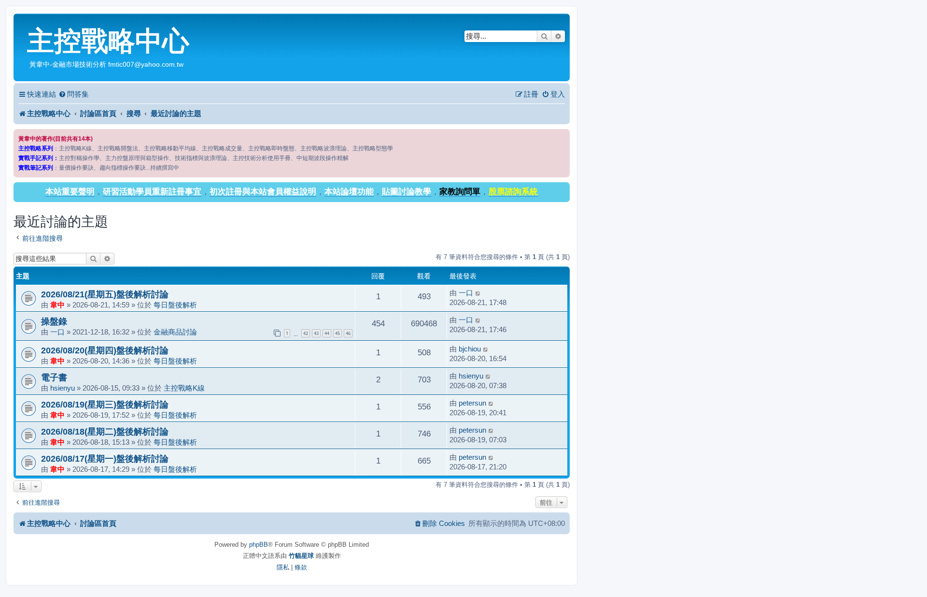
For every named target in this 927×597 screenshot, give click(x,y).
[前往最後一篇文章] (478, 293)
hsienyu (62, 388)
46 (348, 333)
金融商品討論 (175, 332)
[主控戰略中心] (21, 22)
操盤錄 (54, 321)
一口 (466, 293)
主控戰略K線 (184, 388)
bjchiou (470, 349)
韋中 (57, 305)
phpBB (258, 544)
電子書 (54, 377)
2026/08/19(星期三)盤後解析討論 (105, 404)
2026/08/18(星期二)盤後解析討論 (105, 431)
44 (326, 333)
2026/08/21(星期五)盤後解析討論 (105, 294)
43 (316, 333)
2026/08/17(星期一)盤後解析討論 (105, 458)
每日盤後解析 (175, 305)
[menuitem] (73, 94)
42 (305, 333)
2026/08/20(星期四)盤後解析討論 (105, 350)
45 (337, 333)
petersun (472, 403)
